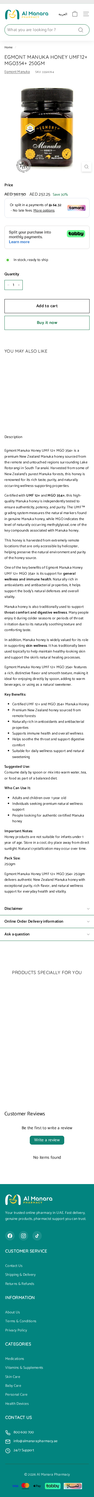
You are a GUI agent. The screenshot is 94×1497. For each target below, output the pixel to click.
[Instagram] (23, 1235)
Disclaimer (13, 908)
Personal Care (16, 1395)
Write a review (47, 1140)
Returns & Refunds (19, 1284)
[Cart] (75, 14)
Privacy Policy (16, 1330)
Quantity (11, 274)
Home (8, 47)
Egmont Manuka (17, 72)
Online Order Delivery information (33, 921)
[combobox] (47, 30)
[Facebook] (10, 1235)
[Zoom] (86, 167)
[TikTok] (37, 1235)
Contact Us (14, 1266)
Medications (14, 1359)
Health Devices (17, 1404)
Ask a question (17, 934)
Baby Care (13, 1386)
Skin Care (12, 1377)
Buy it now (47, 322)
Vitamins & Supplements (24, 1368)
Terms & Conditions (20, 1321)
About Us (12, 1312)
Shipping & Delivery (20, 1275)
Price (8, 185)
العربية (62, 14)
